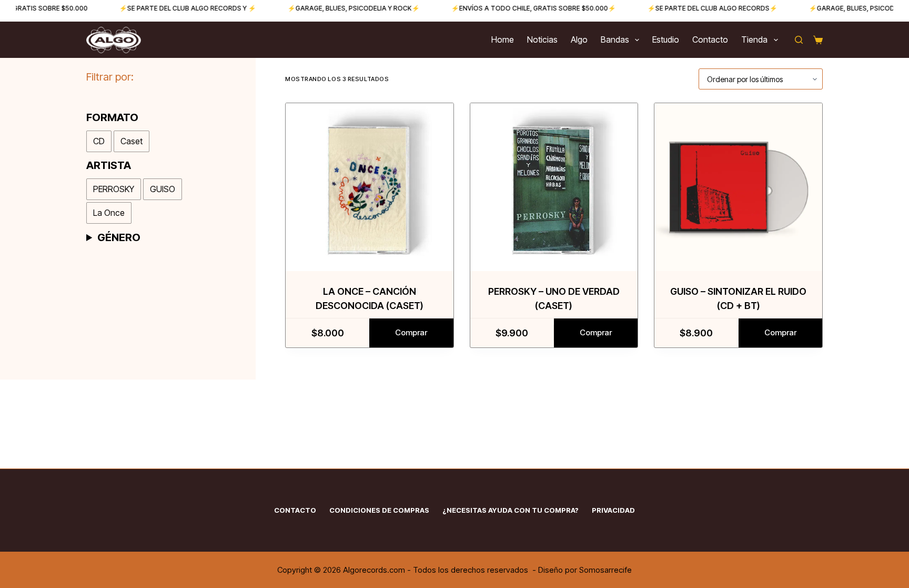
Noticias (542, 39)
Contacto (710, 39)
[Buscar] (799, 40)
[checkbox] (99, 141)
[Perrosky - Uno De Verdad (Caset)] (554, 187)
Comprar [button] (411, 332)
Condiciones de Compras (379, 510)
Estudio (665, 39)
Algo (579, 39)
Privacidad (613, 510)
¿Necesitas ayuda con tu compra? (510, 510)
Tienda (754, 39)
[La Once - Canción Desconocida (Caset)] (369, 187)
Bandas (615, 39)
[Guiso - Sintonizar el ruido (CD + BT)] (738, 187)
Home (502, 39)
